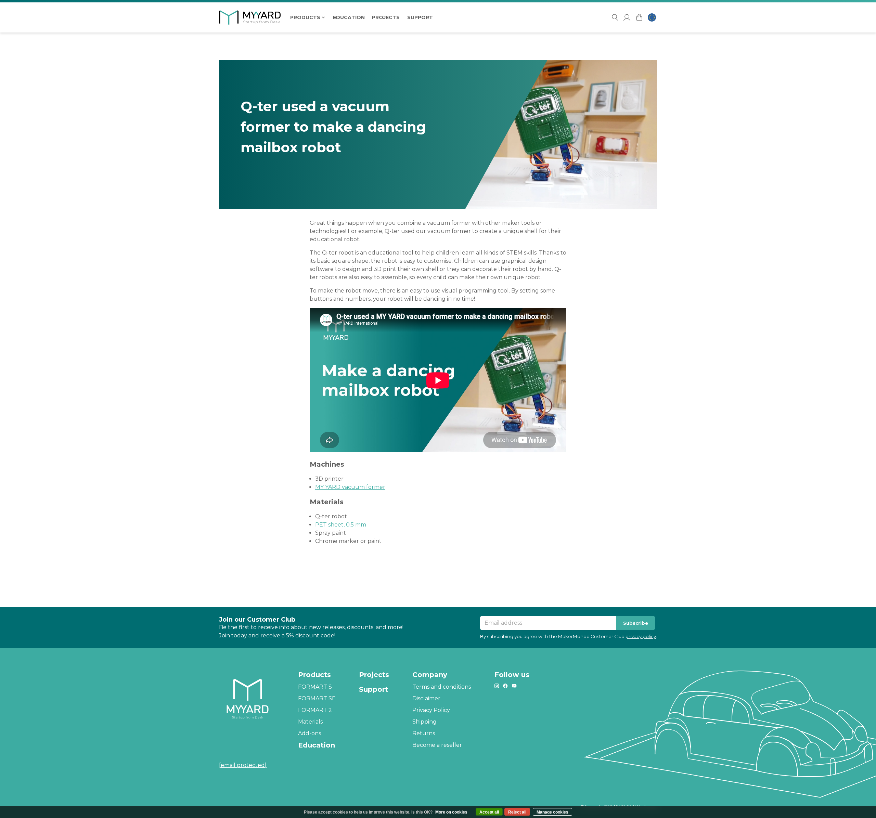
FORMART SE (317, 698)
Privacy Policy (431, 710)
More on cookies (451, 812)
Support (420, 17)
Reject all (517, 812)
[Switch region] (652, 17)
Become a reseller (437, 745)
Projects (386, 17)
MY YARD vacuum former (350, 487)
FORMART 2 (315, 710)
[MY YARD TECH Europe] (253, 17)
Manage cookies (552, 812)
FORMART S (315, 687)
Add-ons (309, 733)
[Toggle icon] (614, 17)
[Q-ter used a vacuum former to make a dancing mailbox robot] (438, 134)
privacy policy (641, 636)
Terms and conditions (441, 687)
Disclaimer (426, 698)
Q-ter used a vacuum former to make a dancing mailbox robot (333, 127)
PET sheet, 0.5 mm (340, 524)
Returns (423, 733)
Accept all (489, 812)
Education (349, 17)
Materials (310, 721)
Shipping (424, 721)
